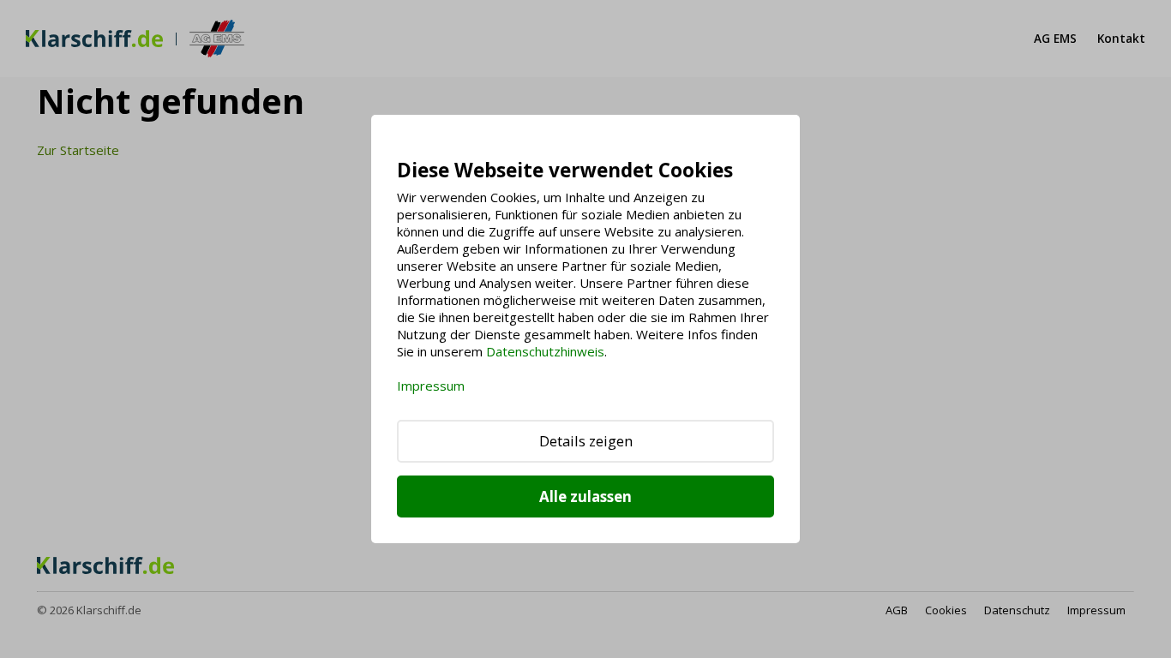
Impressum (431, 385)
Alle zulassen (585, 496)
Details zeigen (586, 441)
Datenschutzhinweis (545, 351)
